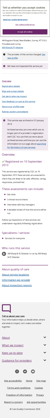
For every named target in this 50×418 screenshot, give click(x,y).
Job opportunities (36, 402)
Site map (41, 380)
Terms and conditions (19, 387)
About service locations (15, 274)
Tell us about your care (13, 316)
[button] (25, 337)
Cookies (39, 387)
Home (29, 380)
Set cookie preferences (25, 24)
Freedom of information (19, 395)
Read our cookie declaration (15, 19)
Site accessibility (13, 380)
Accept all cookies (25, 32)
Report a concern (13, 402)
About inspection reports (17, 285)
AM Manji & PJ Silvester (12, 47)
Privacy (40, 395)
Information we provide (16, 280)
